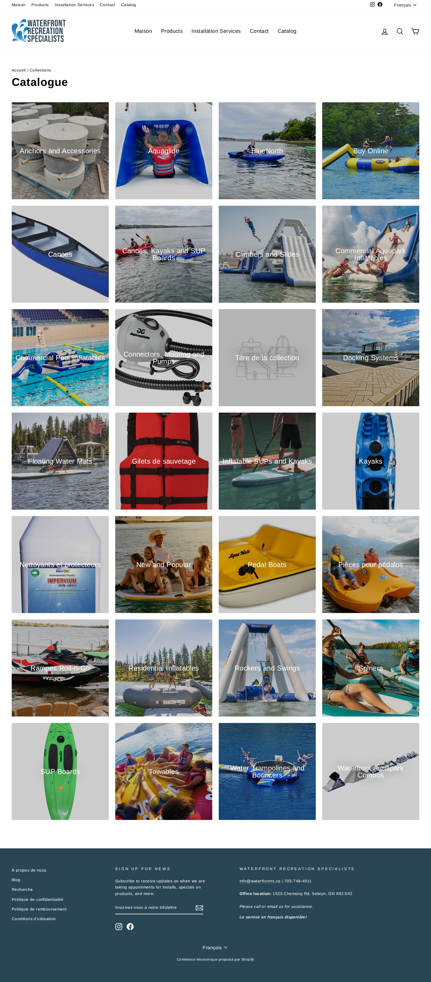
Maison (19, 5)
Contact (107, 5)
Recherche (22, 889)
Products (40, 5)
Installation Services (74, 5)
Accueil (19, 70)
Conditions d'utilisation (34, 919)
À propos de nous (29, 870)
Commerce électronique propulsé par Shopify (215, 959)
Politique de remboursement (39, 909)
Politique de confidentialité (37, 899)
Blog (16, 880)
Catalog (128, 5)
